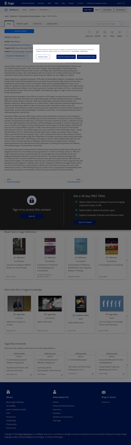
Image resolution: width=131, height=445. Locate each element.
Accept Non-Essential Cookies (86, 57)
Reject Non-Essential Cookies (66, 57)
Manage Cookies (43, 57)
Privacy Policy (76, 51)
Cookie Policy (84, 51)
